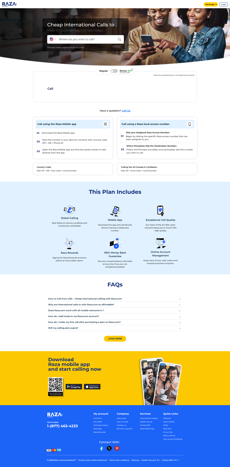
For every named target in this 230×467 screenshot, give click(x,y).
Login (223, 4)
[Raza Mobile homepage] (9, 4)
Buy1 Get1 (167, 429)
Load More (115, 338)
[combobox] (86, 39)
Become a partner (125, 429)
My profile (98, 422)
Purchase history (101, 425)
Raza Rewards (100, 432)
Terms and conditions (119, 460)
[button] (115, 299)
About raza (121, 418)
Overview (98, 418)
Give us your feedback (172, 439)
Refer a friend (169, 436)
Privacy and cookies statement (93, 460)
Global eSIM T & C (170, 460)
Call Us (126, 110)
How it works (122, 422)
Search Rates (169, 422)
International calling (149, 418)
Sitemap (135, 460)
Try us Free (168, 432)
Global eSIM (145, 425)
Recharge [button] (210, 4)
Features (167, 418)
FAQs (165, 425)
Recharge (98, 429)
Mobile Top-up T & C (151, 460)
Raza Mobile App (147, 429)
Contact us (121, 425)
